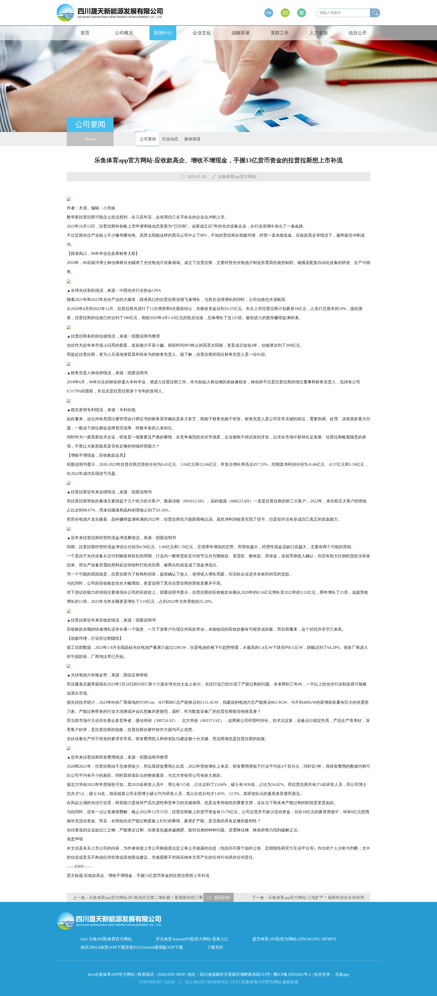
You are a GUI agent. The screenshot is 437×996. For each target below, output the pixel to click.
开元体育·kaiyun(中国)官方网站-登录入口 (192, 939)
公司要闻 (147, 139)
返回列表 (222, 897)
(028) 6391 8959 (172, 974)
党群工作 (280, 32)
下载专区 (215, 947)
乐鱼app (342, 974)
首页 (85, 32)
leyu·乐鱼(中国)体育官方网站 (106, 939)
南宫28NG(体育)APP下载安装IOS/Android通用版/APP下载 (132, 947)
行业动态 (169, 139)
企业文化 (202, 32)
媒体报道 (192, 139)
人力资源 (319, 32)
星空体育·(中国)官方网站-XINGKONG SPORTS (294, 939)
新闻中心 (163, 32)
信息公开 (357, 32)
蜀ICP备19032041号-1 (292, 974)
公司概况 (124, 32)
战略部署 (241, 32)
